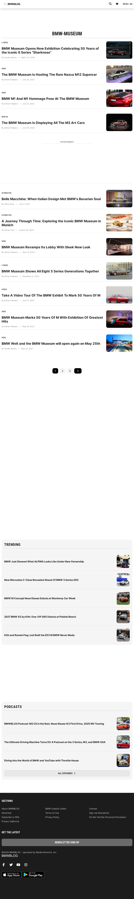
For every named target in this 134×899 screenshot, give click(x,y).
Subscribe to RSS (10, 817)
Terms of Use (52, 813)
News (4, 69)
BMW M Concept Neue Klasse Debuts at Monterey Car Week (39, 598)
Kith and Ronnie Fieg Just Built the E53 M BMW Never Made (39, 635)
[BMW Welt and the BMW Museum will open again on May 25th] (119, 343)
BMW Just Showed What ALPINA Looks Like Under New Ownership (44, 561)
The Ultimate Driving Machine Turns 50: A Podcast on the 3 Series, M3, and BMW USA (54, 742)
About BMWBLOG (10, 808)
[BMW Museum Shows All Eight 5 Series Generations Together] (119, 271)
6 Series (5, 43)
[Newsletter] (117, 3)
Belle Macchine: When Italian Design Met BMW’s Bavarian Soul (51, 199)
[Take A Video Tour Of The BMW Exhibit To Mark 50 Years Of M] (119, 295)
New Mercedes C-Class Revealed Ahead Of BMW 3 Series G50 (41, 579)
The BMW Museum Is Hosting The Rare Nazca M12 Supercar (49, 75)
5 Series (5, 265)
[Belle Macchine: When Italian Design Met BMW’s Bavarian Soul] (119, 198)
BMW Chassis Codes (55, 808)
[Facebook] (5, 865)
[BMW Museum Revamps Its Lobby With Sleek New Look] (119, 246)
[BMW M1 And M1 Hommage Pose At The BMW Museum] (119, 98)
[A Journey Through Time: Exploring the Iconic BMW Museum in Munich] (119, 222)
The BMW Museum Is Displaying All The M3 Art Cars (43, 123)
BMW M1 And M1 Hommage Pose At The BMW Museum (45, 99)
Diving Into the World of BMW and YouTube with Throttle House (41, 760)
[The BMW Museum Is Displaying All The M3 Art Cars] (119, 122)
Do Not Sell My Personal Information (107, 817)
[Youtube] (19, 865)
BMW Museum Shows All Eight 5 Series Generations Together (50, 271)
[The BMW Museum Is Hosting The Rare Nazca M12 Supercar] (119, 74)
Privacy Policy (52, 817)
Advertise (6, 813)
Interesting (7, 193)
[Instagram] (27, 865)
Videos (4, 289)
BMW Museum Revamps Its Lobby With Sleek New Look (46, 247)
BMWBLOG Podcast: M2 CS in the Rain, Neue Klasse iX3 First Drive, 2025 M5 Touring (54, 723)
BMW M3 (5, 117)
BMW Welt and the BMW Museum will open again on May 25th (51, 344)
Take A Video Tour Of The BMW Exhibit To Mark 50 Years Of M (51, 295)
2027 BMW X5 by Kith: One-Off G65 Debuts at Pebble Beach (40, 616)
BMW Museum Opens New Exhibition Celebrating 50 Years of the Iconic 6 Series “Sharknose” (50, 50)
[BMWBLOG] (67, 855)
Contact (93, 808)
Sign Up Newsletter (99, 813)
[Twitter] (12, 865)
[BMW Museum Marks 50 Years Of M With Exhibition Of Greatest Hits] (119, 319)
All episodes (65, 773)
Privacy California (10, 821)
